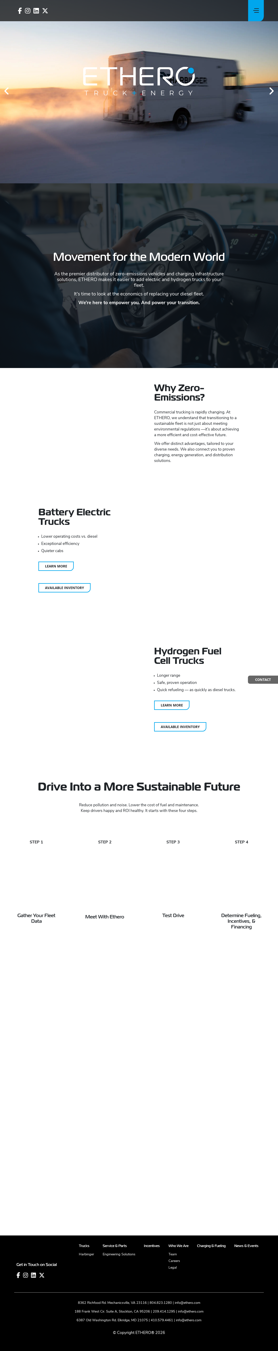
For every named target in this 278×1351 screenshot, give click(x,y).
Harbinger (86, 1116)
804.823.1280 (161, 1164)
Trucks (84, 1107)
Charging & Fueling (211, 1107)
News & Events (246, 1107)
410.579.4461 (162, 1182)
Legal (173, 1129)
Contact (263, 679)
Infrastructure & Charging (160, 1055)
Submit (139, 1074)
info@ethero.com (187, 1164)
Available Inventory (64, 587)
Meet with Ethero (104, 917)
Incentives (152, 1107)
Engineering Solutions (119, 1116)
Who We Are (179, 1107)
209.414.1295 (164, 1173)
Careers (174, 1122)
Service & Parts (115, 1107)
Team (173, 1116)
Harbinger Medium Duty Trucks (163, 1060)
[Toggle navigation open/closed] (256, 10)
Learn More (56, 566)
